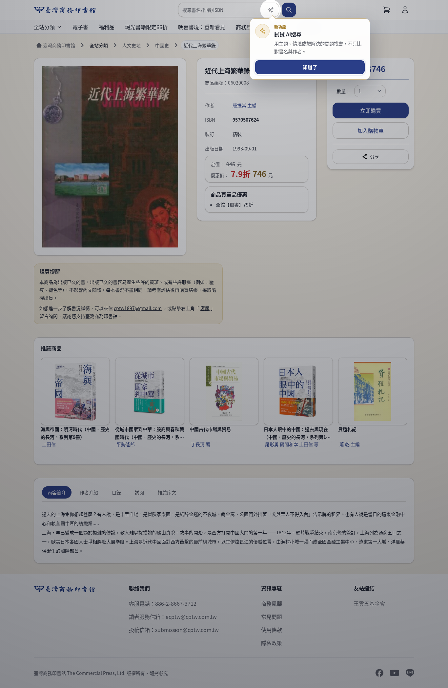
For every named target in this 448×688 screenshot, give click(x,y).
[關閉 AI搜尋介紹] (224, 344)
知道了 (310, 67)
